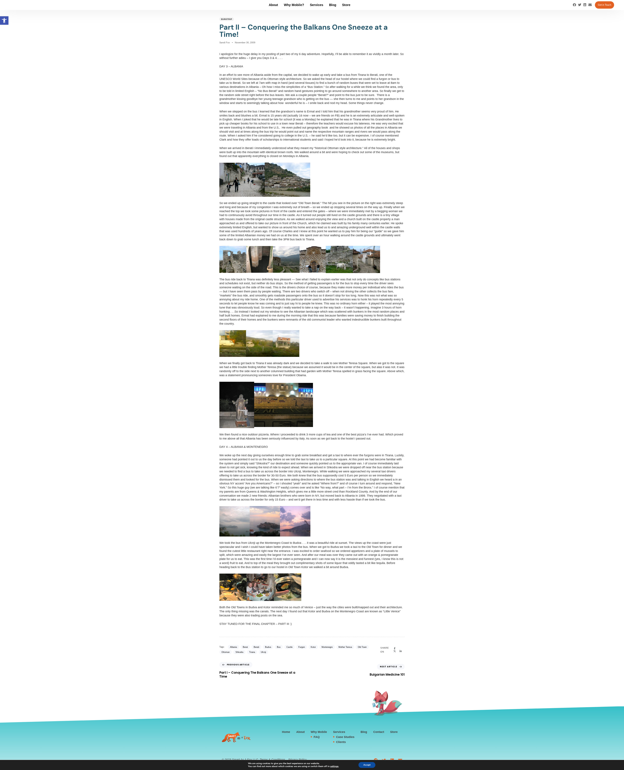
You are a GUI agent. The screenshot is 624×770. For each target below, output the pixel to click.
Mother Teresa (345, 647)
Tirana (252, 652)
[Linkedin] (584, 5)
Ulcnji (263, 652)
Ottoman (225, 652)
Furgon (301, 647)
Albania (233, 647)
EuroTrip (226, 19)
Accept (366, 764)
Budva (268, 647)
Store (346, 5)
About (273, 5)
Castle (289, 647)
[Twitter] (579, 5)
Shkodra (239, 652)
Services (316, 5)
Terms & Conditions (272, 759)
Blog (332, 5)
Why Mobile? (294, 5)
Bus (279, 647)
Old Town (362, 647)
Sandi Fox (224, 42)
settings (334, 766)
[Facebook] (574, 5)
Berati (256, 647)
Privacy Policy (297, 759)
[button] (4, 20)
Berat (245, 647)
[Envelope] (590, 5)
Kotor (313, 647)
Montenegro (327, 647)
